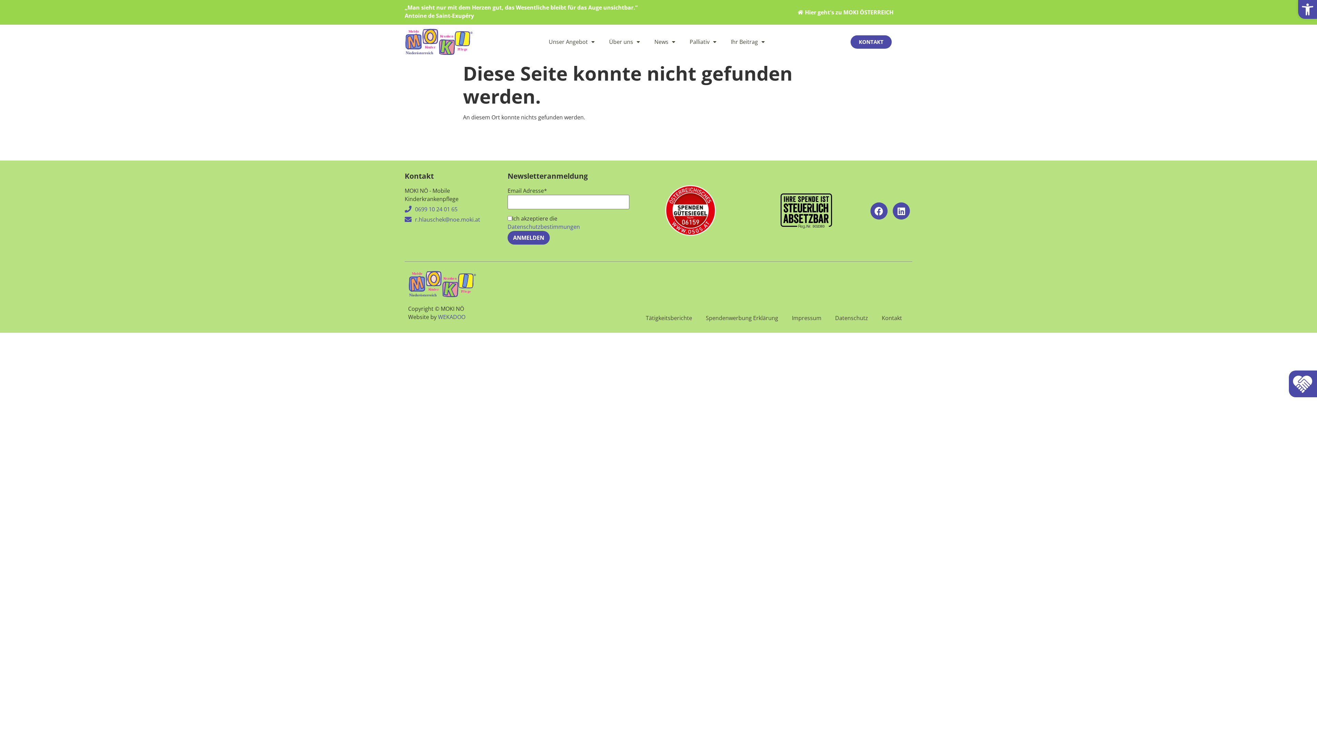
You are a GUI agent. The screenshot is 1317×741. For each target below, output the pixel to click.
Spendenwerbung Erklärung (742, 318)
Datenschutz (851, 318)
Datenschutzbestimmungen (544, 227)
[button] (1307, 9)
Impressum (806, 318)
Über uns (621, 42)
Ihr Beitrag (744, 42)
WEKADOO (451, 317)
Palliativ (700, 42)
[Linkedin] (901, 211)
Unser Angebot (568, 42)
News (661, 42)
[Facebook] (879, 211)
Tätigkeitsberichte (669, 318)
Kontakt (892, 318)
